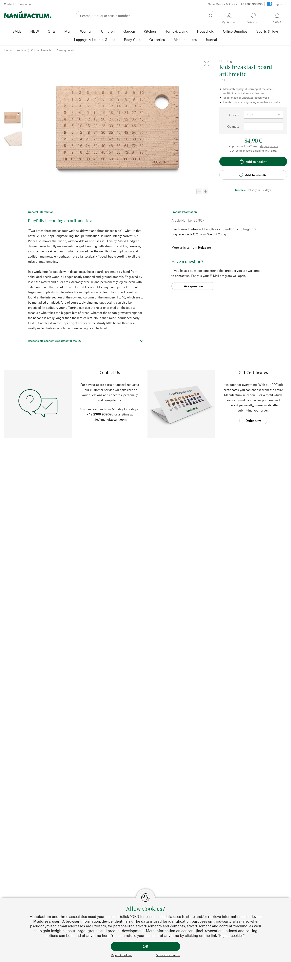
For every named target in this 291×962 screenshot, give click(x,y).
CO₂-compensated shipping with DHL (253, 150)
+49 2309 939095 (100, 414)
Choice (234, 115)
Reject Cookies (121, 955)
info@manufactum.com (109, 419)
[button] (206, 63)
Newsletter (24, 4)
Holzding (204, 247)
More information (168, 955)
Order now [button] (253, 420)
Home (7, 50)
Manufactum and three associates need (62, 916)
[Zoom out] (199, 191)
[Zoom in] (205, 191)
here (105, 935)
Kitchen (21, 50)
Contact (9, 4)
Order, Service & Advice (235, 4)
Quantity (233, 126)
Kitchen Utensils (41, 50)
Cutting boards (65, 50)
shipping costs (269, 146)
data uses (173, 916)
